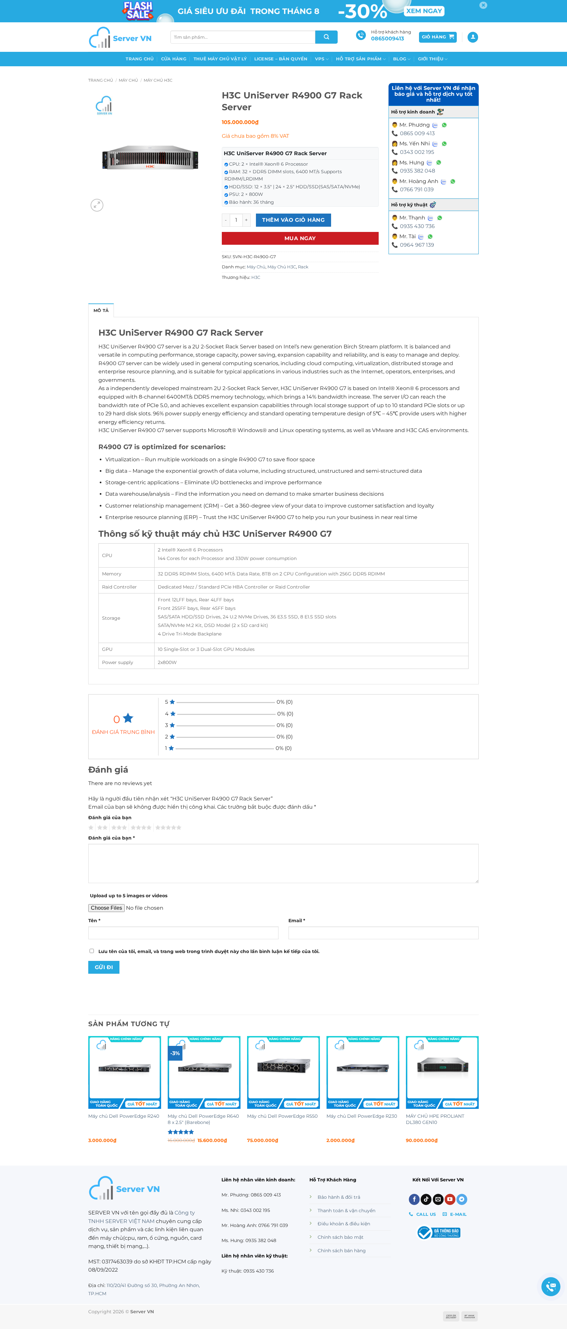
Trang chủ (140, 58)
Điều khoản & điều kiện (344, 1224)
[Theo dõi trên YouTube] (450, 1199)
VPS (320, 58)
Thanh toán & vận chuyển (346, 1211)
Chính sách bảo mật (341, 1237)
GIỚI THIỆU (431, 58)
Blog (399, 58)
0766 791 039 (417, 189)
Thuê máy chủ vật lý (220, 58)
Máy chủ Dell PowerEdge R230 (361, 1116)
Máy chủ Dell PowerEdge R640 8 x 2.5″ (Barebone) (203, 1119)
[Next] (478, 1095)
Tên (94, 921)
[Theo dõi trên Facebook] (414, 1199)
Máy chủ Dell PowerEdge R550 (282, 1116)
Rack (303, 266)
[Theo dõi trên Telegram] (461, 1199)
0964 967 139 (417, 245)
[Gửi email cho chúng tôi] (438, 1199)
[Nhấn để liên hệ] (550, 1286)
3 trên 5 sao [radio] (118, 827)
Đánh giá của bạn (110, 817)
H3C (255, 277)
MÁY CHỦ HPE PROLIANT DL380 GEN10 (435, 1119)
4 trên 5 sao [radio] (140, 827)
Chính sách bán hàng (342, 1251)
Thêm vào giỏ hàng (293, 220)
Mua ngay (300, 238)
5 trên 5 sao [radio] (167, 827)
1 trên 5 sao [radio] (90, 827)
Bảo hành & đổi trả (339, 1197)
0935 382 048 (417, 171)
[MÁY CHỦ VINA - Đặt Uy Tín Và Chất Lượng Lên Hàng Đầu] (121, 37)
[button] (438, 37)
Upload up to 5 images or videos (128, 896)
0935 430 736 (417, 226)
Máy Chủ (128, 80)
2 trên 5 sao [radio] (101, 827)
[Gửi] (326, 37)
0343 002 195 (417, 152)
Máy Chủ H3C (158, 80)
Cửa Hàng (173, 58)
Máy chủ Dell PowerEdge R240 (123, 1116)
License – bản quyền (281, 58)
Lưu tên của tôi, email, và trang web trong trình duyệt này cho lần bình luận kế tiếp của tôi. (209, 951)
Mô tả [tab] (101, 310)
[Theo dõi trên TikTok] (426, 1199)
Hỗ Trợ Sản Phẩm (359, 58)
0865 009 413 (417, 133)
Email (296, 921)
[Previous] (89, 1095)
